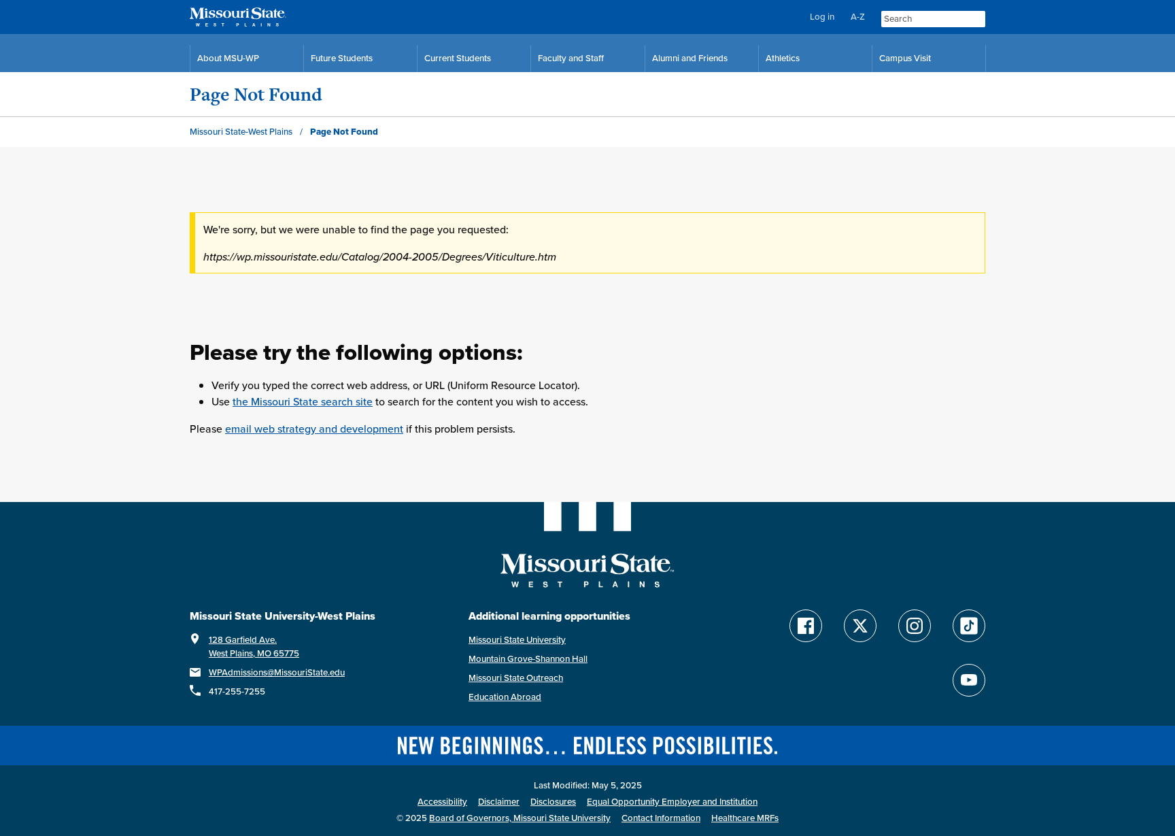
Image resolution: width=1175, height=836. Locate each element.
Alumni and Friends (690, 58)
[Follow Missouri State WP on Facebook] (805, 625)
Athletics (783, 58)
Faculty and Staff (571, 58)
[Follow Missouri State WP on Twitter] (860, 625)
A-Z (858, 16)
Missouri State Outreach (516, 677)
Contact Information (660, 818)
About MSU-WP (228, 58)
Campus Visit (905, 58)
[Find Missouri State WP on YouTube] (969, 680)
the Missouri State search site (303, 401)
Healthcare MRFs (745, 818)
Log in (822, 16)
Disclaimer (499, 801)
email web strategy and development (314, 428)
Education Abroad (505, 696)
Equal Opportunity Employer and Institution (672, 801)
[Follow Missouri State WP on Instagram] (914, 625)
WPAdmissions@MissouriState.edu (277, 672)
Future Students (342, 58)
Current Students (457, 58)
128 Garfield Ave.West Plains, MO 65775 (254, 646)
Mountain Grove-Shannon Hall (528, 658)
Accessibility (442, 801)
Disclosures (553, 801)
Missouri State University (517, 639)
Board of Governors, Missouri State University (520, 818)
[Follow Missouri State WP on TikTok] (969, 625)
